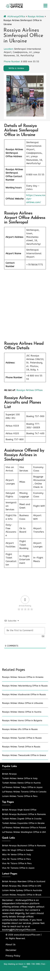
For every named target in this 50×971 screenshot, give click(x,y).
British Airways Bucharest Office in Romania (24, 814)
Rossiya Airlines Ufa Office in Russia (20, 729)
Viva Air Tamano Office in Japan (18, 868)
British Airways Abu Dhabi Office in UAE (21, 886)
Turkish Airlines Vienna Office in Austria (21, 783)
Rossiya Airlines (36, 16)
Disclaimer (11, 950)
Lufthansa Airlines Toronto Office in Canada (24, 791)
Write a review (16, 68)
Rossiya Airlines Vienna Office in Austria (21, 712)
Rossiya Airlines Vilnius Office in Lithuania (22, 703)
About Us (10, 944)
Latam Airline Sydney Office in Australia (22, 890)
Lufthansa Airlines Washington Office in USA (24, 832)
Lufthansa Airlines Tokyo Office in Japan (22, 787)
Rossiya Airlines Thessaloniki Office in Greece (24, 755)
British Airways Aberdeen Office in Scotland (23, 881)
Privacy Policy (13, 955)
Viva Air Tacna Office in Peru (16, 859)
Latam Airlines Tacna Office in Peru (20, 796)
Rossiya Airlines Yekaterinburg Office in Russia (25, 686)
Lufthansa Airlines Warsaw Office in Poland (24, 827)
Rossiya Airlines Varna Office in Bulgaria (22, 720)
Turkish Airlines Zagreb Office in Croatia (22, 818)
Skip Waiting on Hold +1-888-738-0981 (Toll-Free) (25, 965)
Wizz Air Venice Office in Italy (16, 854)
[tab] (45, 5)
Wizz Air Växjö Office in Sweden (17, 850)
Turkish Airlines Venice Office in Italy (20, 778)
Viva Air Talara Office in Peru (17, 863)
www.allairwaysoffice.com (27, 934)
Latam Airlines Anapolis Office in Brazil (21, 895)
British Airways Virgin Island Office (19, 810)
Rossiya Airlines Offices (29, 390)
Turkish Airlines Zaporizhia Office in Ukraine (23, 823)
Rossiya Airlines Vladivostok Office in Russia (24, 694)
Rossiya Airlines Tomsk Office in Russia (21, 746)
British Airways (9, 774)
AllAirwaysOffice (16, 16)
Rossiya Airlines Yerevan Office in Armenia (22, 677)
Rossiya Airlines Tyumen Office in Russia (22, 738)
